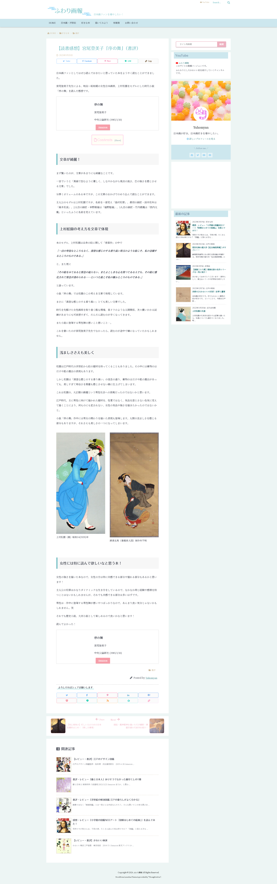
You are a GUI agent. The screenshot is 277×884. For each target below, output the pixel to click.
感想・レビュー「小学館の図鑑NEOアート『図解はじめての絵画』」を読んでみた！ (208, 228)
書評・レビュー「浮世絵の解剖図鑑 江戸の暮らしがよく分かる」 (106, 800)
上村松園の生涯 (198, 311)
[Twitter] (66, 695)
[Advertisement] (201, 185)
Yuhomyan (151, 677)
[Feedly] (128, 700)
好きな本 (65, 33)
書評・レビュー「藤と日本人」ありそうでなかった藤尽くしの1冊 (107, 779)
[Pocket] (66, 700)
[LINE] (87, 700)
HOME (53, 33)
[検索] (229, 2)
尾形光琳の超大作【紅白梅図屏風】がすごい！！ (209, 248)
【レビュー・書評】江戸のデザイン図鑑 (93, 759)
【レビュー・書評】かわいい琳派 (90, 840)
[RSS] (107, 700)
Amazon (102, 127)
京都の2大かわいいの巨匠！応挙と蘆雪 (208, 291)
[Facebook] (87, 695)
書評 (77, 33)
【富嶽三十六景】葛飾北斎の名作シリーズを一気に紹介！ (209, 270)
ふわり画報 (183, 62)
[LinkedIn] (128, 695)
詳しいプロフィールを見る (202, 138)
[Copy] (148, 700)
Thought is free (154, 877)
